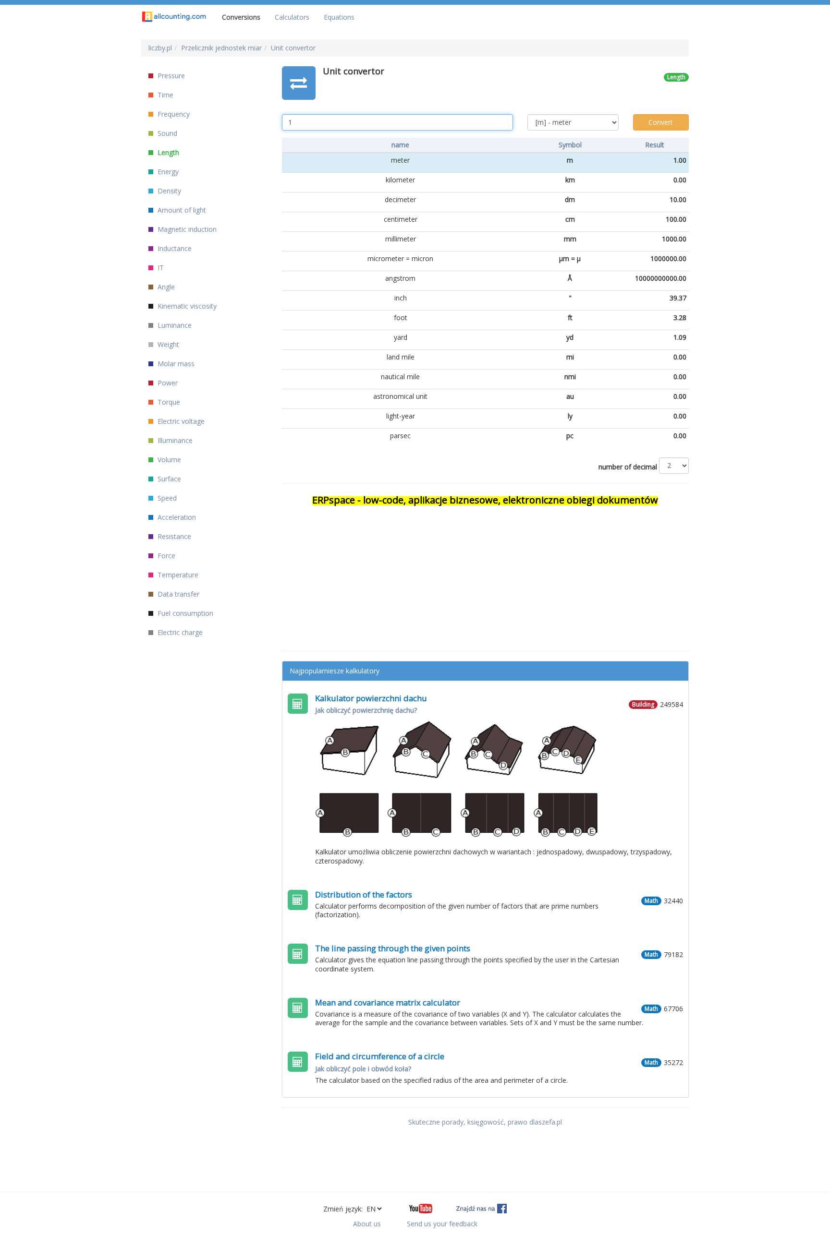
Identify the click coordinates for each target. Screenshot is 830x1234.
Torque (168, 402)
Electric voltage (180, 421)
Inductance (174, 248)
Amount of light (181, 210)
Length (167, 152)
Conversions (241, 17)
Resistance (173, 536)
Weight (167, 344)
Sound (166, 133)
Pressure (170, 75)
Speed (166, 498)
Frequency (173, 114)
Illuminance (174, 440)
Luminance (174, 325)
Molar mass (175, 363)
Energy (167, 171)
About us (367, 1223)
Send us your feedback (442, 1223)
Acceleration (176, 517)
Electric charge (179, 632)
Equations (339, 17)
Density (168, 190)
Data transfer (177, 594)
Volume (168, 459)
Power (167, 382)
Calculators (292, 17)
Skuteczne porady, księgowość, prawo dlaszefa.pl (485, 1121)
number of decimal (627, 466)
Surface (168, 478)
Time (164, 94)
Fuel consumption (184, 613)
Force (165, 555)
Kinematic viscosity (186, 306)
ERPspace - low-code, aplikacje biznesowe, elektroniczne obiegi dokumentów (485, 499)
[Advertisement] (485, 574)
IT (160, 267)
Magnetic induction (186, 229)
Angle (165, 286)
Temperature (177, 574)
